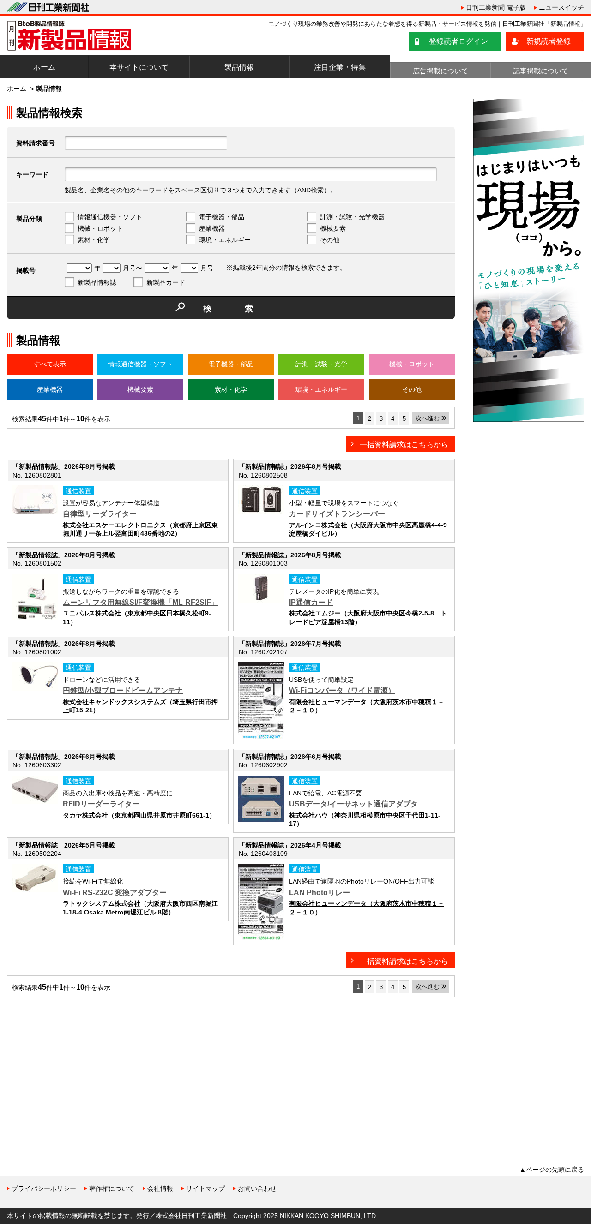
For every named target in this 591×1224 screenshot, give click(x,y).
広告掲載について (440, 71)
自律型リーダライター (100, 514)
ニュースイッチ (561, 7)
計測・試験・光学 (321, 364)
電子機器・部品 (221, 217)
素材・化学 (94, 240)
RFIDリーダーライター (101, 804)
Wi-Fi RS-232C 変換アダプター (115, 892)
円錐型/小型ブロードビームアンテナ (123, 690)
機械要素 (333, 228)
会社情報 (160, 1188)
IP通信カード (311, 602)
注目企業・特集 (340, 67)
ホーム (44, 67)
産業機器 (212, 228)
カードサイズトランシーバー (337, 514)
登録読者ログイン (458, 41)
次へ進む (428, 418)
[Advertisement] (76, 1068)
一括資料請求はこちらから (404, 444)
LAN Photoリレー (319, 892)
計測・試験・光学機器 (352, 217)
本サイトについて (139, 67)
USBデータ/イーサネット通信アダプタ (353, 804)
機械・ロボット (100, 228)
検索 (244, 308)
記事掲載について (540, 71)
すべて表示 (50, 364)
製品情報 (239, 67)
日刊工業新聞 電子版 (496, 7)
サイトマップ (205, 1188)
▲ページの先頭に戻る (551, 1169)
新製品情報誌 (97, 282)
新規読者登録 (548, 41)
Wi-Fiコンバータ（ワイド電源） (342, 690)
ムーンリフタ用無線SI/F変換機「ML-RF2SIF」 (140, 602)
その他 (329, 240)
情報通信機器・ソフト (110, 217)
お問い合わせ (257, 1188)
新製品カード (165, 282)
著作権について (111, 1188)
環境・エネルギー (225, 240)
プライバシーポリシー (44, 1188)
